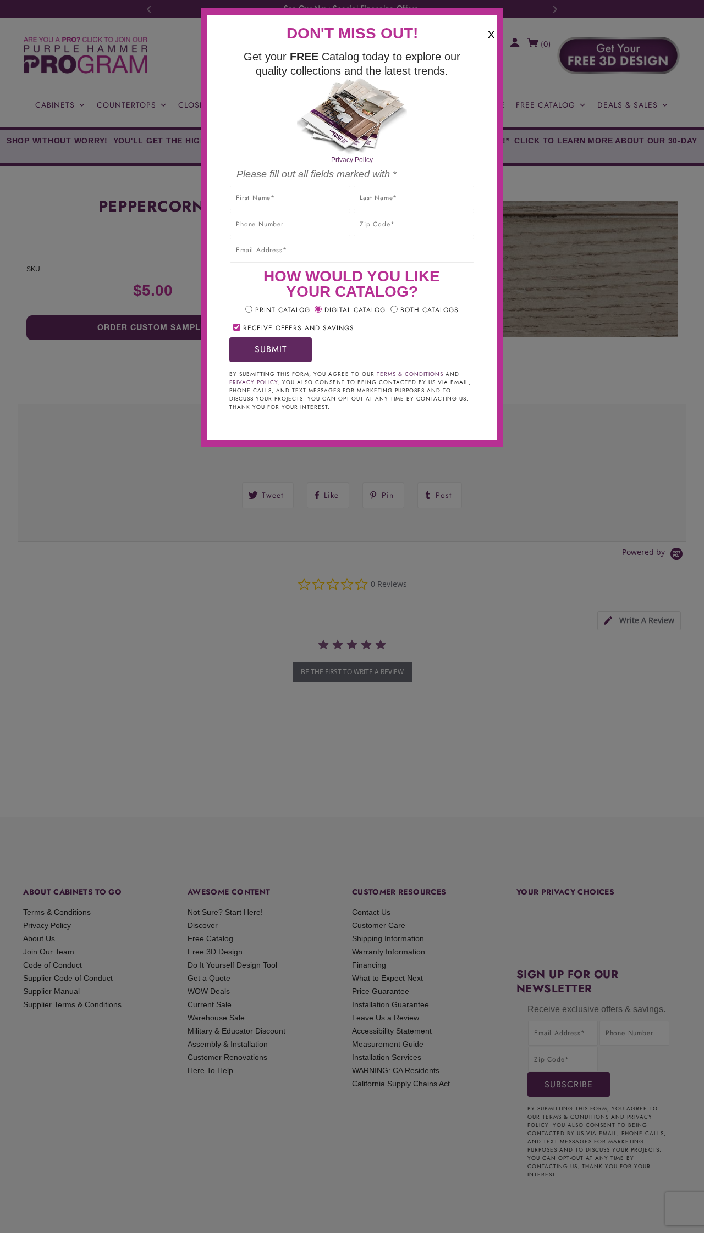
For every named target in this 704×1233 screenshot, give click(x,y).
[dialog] (352, 616)
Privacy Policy (352, 160)
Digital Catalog (355, 310)
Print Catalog (282, 310)
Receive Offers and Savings (298, 328)
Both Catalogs (429, 310)
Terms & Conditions (410, 374)
